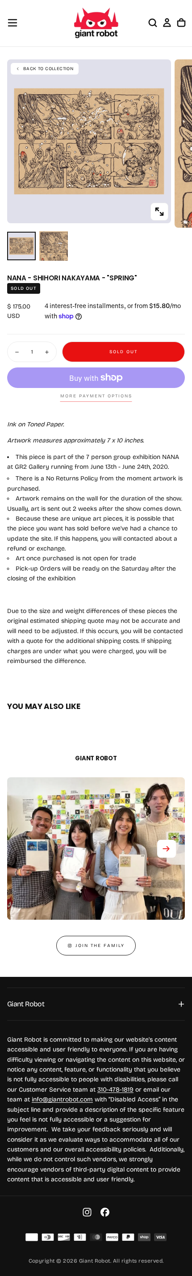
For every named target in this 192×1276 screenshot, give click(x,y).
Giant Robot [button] (25, 1004)
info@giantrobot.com (62, 1099)
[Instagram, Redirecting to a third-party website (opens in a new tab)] (87, 1212)
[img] (31, 1237)
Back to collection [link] (48, 69)
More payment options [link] (96, 396)
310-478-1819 (115, 1089)
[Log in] (167, 23)
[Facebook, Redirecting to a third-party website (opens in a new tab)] (105, 1212)
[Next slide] (166, 849)
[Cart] (181, 23)
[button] (12, 22)
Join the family (100, 945)
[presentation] (159, 211)
